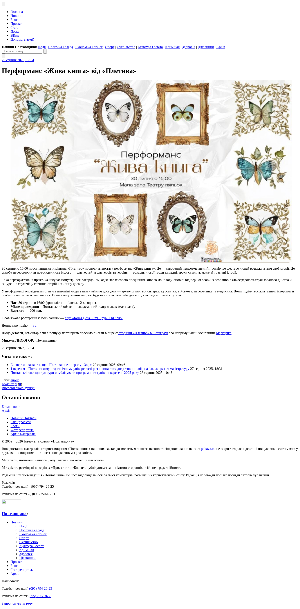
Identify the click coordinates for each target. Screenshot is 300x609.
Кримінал (172, 47)
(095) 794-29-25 (40, 588)
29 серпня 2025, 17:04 (18, 60)
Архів (220, 47)
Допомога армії (22, 39)
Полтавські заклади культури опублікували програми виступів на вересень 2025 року (75, 372)
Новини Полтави (23, 418)
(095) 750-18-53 (40, 596)
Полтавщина (14, 513)
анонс (15, 380)
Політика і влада (60, 47)
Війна (15, 35)
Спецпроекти (21, 422)
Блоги (15, 19)
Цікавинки (206, 47)
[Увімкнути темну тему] (3, 4)
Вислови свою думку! (18, 388)
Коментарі (9, 384)
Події (42, 47)
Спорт (109, 47)
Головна (17, 12)
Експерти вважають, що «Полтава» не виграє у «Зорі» (51, 365)
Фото (14, 27)
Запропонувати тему (17, 603)
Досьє (15, 31)
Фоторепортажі (22, 430)
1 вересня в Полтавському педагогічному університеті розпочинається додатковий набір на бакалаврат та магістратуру (100, 369)
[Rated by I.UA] (11, 505)
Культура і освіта (150, 47)
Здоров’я (188, 47)
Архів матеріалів (23, 434)
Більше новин (12, 406)
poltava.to (208, 449)
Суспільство (126, 47)
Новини (17, 16)
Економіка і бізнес (89, 47)
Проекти (17, 23)
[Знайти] (45, 51)
